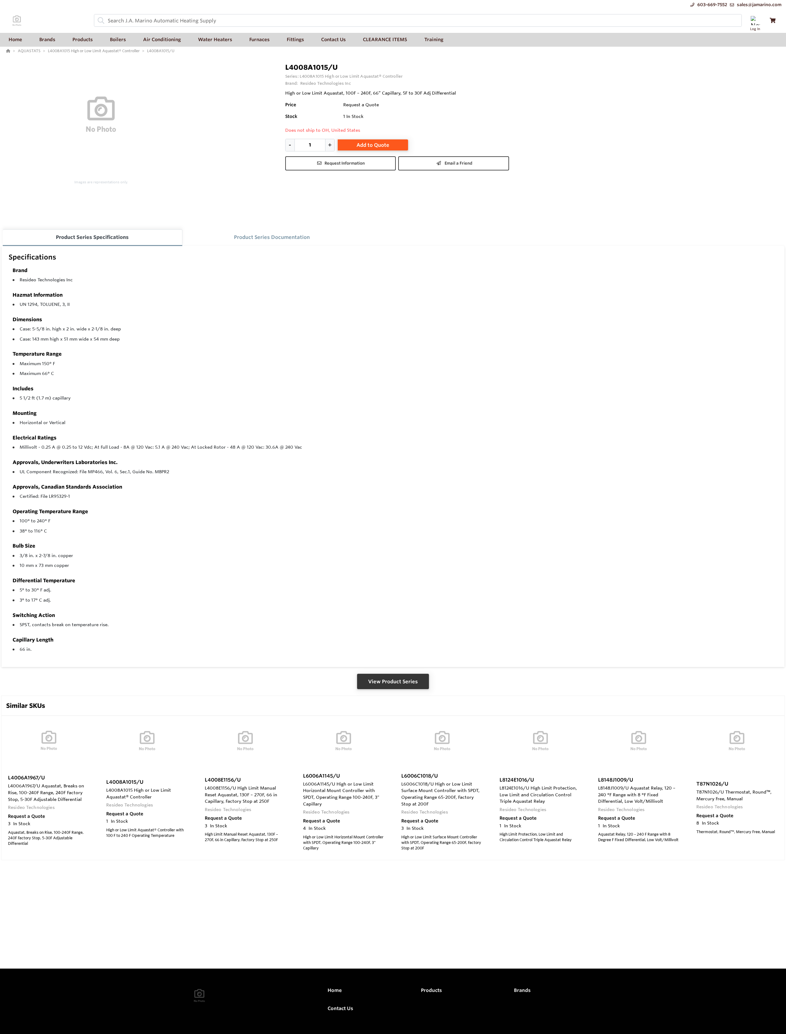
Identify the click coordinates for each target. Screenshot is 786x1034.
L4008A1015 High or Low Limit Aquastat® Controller (351, 76)
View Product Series (393, 681)
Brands (522, 990)
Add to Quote (372, 145)
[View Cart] (772, 20)
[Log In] (755, 20)
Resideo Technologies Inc (46, 280)
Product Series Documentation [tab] (272, 237)
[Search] (99, 20)
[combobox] (417, 20)
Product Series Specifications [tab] (92, 237)
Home (335, 990)
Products (431, 990)
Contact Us (340, 1008)
